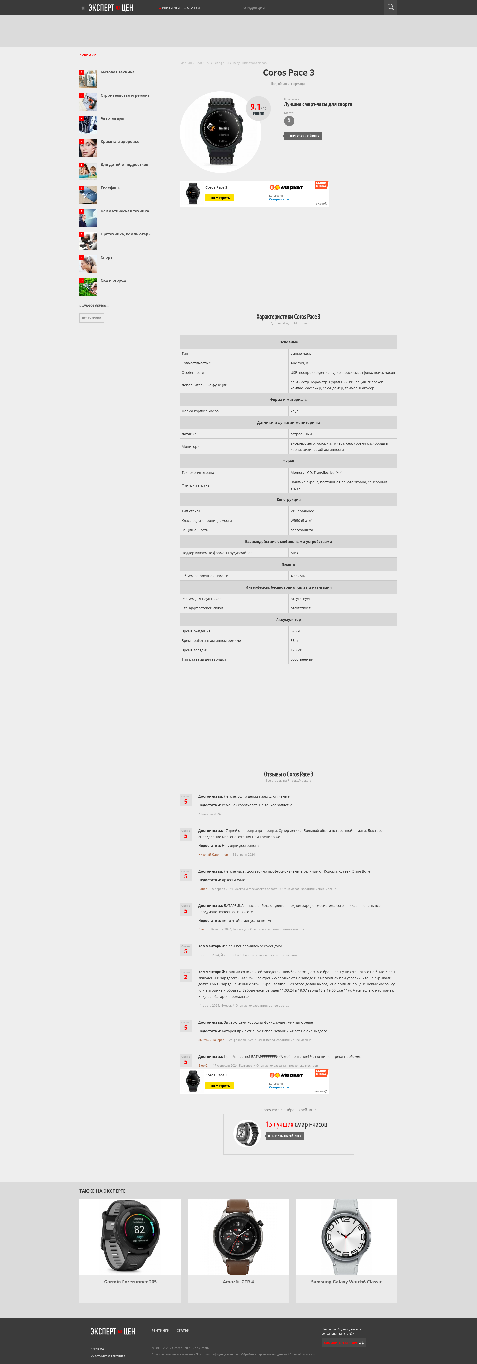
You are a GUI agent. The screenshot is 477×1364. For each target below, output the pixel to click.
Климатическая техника (125, 210)
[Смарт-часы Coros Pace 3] (192, 193)
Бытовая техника (118, 71)
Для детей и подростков (124, 164)
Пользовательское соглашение (172, 1354)
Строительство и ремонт (125, 95)
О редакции (254, 7)
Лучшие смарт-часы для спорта (318, 104)
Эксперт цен (111, 8)
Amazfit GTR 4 (238, 1282)
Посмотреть (219, 197)
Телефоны (111, 187)
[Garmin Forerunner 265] (130, 1237)
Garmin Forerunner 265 (130, 1282)
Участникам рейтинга (108, 1356)
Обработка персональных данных (264, 1354)
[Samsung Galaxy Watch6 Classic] (346, 1237)
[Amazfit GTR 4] (238, 1237)
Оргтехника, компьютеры (126, 233)
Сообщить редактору (341, 1343)
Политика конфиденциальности (217, 1354)
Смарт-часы (279, 199)
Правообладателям (302, 1354)
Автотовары (112, 118)
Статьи (193, 7)
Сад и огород (113, 280)
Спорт (106, 257)
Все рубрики (91, 318)
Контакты (203, 1348)
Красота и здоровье (120, 141)
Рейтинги (171, 7)
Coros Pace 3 (216, 187)
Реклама (97, 1349)
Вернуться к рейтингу (302, 136)
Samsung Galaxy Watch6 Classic (346, 1282)
